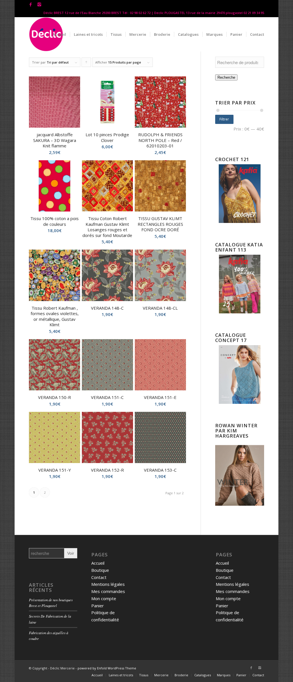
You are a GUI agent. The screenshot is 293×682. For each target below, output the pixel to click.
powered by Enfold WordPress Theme (107, 668)
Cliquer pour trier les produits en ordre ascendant (86, 63)
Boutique (100, 570)
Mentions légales (108, 584)
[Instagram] (39, 4)
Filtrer (224, 119)
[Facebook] (30, 4)
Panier (97, 605)
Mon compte (103, 598)
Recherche (226, 77)
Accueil (97, 563)
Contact (98, 577)
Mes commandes (108, 591)
